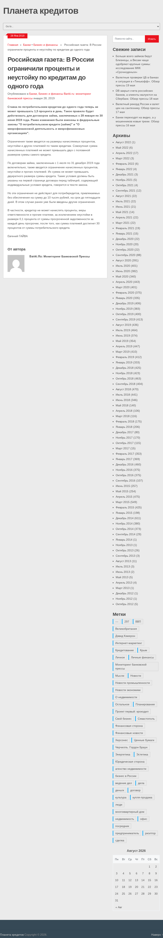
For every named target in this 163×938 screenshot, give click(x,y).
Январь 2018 (124, 426)
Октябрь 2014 (125, 528)
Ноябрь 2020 (124, 244)
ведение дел (123, 783)
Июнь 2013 (123, 571)
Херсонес (121, 740)
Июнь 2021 (123, 206)
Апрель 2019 (124, 346)
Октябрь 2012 (125, 604)
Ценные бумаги (144, 740)
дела (141, 783)
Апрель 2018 (124, 410)
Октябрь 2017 (125, 443)
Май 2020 (122, 276)
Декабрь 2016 (125, 464)
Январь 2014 (124, 539)
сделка (119, 840)
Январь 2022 (124, 169)
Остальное (122, 704)
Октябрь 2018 (125, 378)
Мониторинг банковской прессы (131, 666)
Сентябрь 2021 (125, 190)
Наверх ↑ (157, 934)
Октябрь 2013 (125, 550)
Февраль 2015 (125, 507)
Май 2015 (122, 491)
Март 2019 (123, 351)
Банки (27, 44)
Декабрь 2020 (125, 238)
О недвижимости (126, 697)
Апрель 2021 (124, 217)
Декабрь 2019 (125, 303)
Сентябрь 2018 (125, 383)
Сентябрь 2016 (125, 480)
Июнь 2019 (123, 335)
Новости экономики (128, 690)
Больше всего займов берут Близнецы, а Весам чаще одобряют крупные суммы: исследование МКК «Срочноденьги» (134, 64)
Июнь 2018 (123, 400)
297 (126, 621)
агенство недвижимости (130, 768)
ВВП (138, 621)
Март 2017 (123, 448)
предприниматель (127, 833)
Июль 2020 (123, 265)
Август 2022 (123, 142)
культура (120, 797)
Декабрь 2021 (125, 174)
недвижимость (124, 818)
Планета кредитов (40, 10)
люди (118, 804)
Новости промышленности (132, 682)
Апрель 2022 (124, 153)
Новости (135, 675)
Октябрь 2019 (125, 314)
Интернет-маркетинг (128, 643)
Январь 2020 (124, 298)
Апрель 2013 (124, 582)
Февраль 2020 (125, 292)
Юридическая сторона (130, 761)
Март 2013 (123, 588)
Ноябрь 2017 (124, 437)
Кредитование (124, 650)
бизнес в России (125, 775)
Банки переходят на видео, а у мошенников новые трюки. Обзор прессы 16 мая (137, 121)
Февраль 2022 (125, 163)
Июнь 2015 (123, 485)
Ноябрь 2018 (124, 373)
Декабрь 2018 (125, 367)
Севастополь (146, 718)
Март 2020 (123, 287)
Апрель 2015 (124, 496)
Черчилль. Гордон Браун (131, 747)
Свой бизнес (123, 718)
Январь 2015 (124, 512)
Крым (143, 650)
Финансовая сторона (129, 725)
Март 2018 (123, 416)
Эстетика (142, 754)
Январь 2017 (124, 459)
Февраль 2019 (125, 357)
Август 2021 (123, 196)
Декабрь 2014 (125, 518)
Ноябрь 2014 (124, 523)
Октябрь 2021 (125, 185)
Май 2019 (122, 341)
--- (116, 621)
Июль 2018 (123, 394)
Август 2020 (123, 260)
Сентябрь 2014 (125, 534)
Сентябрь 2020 (125, 255)
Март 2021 (123, 222)
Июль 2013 (123, 566)
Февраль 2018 (125, 421)
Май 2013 (122, 577)
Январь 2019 (124, 362)
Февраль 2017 (125, 453)
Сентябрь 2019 (125, 319)
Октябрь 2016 (125, 475)
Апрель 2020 (124, 281)
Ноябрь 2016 (124, 469)
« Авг (118, 907)
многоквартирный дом (129, 811)
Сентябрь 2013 (125, 555)
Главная (13, 44)
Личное (120, 657)
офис (143, 818)
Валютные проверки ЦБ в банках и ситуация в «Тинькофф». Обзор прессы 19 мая (138, 81)
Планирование (145, 704)
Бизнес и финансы (45, 44)
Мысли (119, 675)
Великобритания (126, 628)
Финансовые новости (129, 733)
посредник (122, 826)
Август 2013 (123, 561)
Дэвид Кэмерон (125, 635)
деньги (119, 790)
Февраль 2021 (125, 228)
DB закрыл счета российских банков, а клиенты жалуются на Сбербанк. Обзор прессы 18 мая (137, 94)
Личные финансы (142, 657)
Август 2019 (123, 324)
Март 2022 (123, 158)
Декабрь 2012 (125, 593)
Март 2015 (123, 502)
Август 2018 (123, 389)
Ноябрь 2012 (124, 598)
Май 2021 (122, 212)
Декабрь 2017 (125, 432)
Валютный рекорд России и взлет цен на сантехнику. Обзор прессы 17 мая (138, 108)
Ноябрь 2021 (124, 179)
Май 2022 (122, 147)
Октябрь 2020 (125, 249)
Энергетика (122, 754)
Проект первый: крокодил (131, 711)
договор (135, 790)
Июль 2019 (123, 330)
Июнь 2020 (123, 271)
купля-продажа (142, 797)
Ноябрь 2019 (124, 308)
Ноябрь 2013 (124, 545)
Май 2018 (122, 405)
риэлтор (150, 833)
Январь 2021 (124, 233)
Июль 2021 (123, 201)
